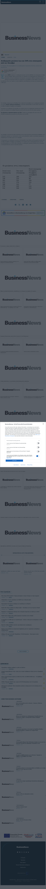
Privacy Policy (29, 464)
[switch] (37, 443)
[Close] (44, 424)
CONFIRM (14, 460)
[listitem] (23, 440)
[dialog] (23, 444)
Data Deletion (16, 464)
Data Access (23, 464)
